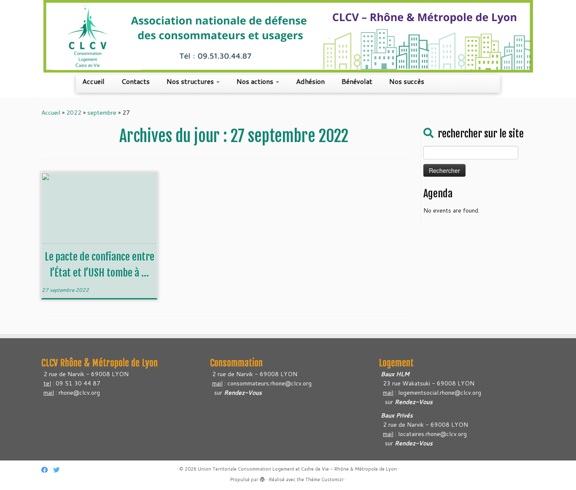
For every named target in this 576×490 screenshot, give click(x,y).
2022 (73, 112)
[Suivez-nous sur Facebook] (47, 470)
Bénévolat (357, 81)
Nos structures (191, 81)
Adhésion (310, 81)
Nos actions (256, 81)
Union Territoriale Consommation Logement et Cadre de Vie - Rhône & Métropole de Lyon (297, 469)
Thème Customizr (324, 479)
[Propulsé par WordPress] (262, 478)
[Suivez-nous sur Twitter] (59, 470)
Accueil (93, 81)
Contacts (135, 81)
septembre (101, 112)
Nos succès (406, 81)
